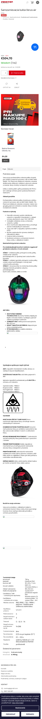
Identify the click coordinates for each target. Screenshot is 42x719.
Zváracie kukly (16, 652)
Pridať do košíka (18, 73)
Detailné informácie (8, 78)
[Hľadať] (27, 2)
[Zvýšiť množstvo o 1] (8, 72)
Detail (6, 160)
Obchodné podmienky (8, 676)
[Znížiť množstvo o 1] (8, 74)
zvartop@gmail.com (11, 688)
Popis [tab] (4, 169)
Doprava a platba (7, 671)
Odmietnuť (10, 714)
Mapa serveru (5, 674)
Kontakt (3, 669)
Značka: (8, 19)
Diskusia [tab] (10, 169)
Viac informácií (17, 703)
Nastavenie (20, 708)
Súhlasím (30, 714)
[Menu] (38, 2)
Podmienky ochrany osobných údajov (14, 679)
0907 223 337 (8, 691)
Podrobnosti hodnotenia (29, 17)
